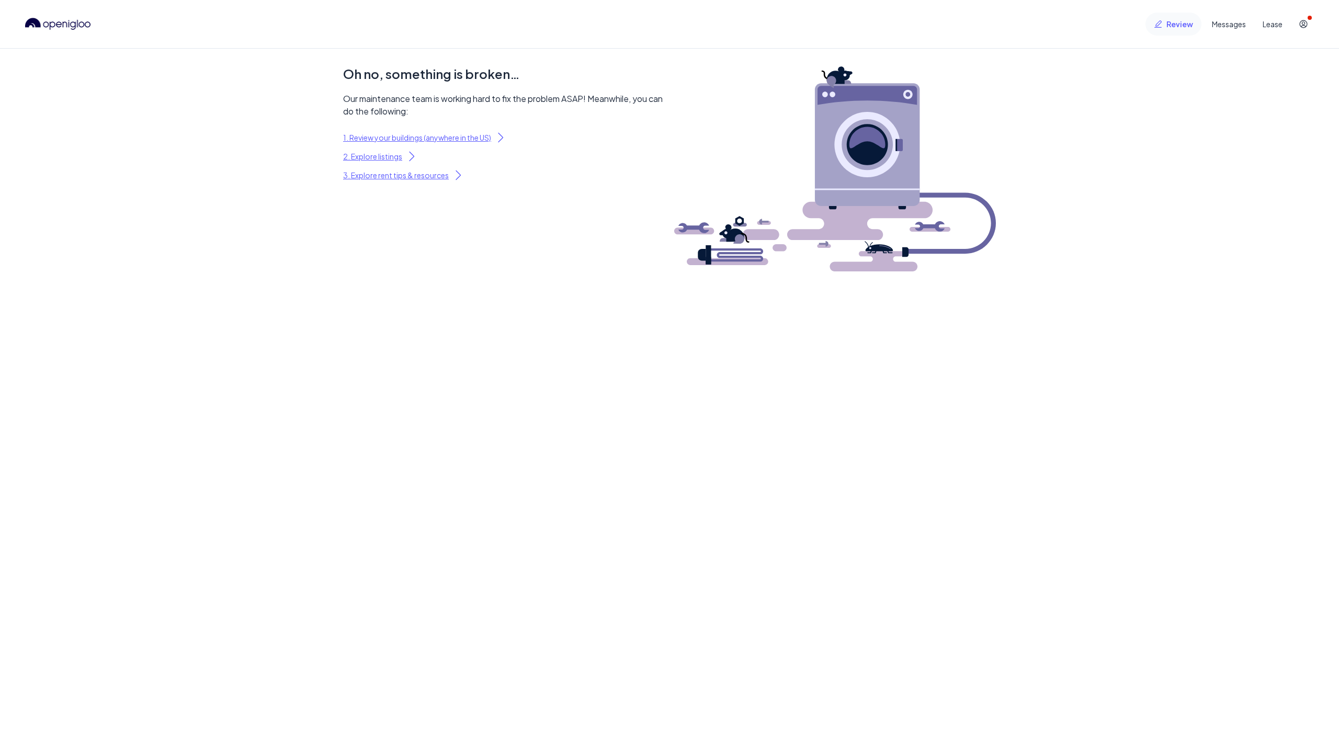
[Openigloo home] (58, 24)
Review (1179, 24)
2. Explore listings (372, 156)
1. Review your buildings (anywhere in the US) (417, 137)
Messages (1229, 24)
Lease (1273, 24)
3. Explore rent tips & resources (396, 175)
